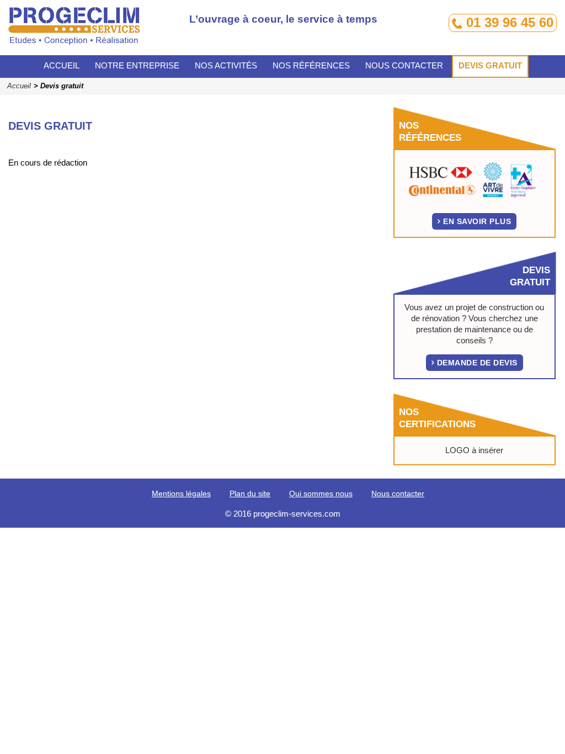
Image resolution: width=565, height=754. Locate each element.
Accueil (61, 65)
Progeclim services (88, 30)
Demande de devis (477, 362)
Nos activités (226, 65)
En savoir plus (477, 221)
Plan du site (250, 493)
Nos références (311, 65)
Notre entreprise (137, 65)
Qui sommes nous (321, 493)
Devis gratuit (490, 65)
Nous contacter (404, 65)
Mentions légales (181, 493)
